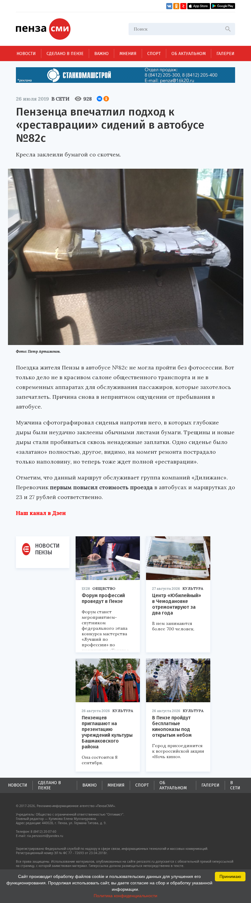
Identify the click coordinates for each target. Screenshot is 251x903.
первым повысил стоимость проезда (101, 487)
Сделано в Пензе (65, 53)
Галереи (225, 53)
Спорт (154, 53)
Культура (192, 588)
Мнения (128, 53)
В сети (60, 99)
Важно (101, 53)
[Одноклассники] (106, 98)
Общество (103, 588)
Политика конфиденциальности (125, 895)
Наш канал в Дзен (41, 512)
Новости (26, 53)
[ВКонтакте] (99, 98)
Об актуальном (188, 53)
